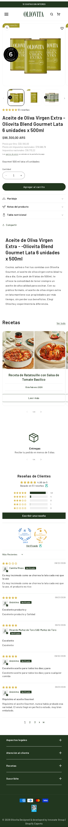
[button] (6, 14)
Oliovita (15, 819)
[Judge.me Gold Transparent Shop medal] (40, 534)
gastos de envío (12, 154)
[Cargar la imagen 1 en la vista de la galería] (16, 97)
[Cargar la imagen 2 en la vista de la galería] (34, 97)
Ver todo (61, 323)
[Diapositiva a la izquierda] (3, 98)
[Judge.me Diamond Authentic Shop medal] (25, 534)
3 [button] (35, 722)
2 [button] (30, 722)
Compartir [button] (11, 225)
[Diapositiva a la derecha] (64, 98)
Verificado (32, 545)
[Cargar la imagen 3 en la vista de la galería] (52, 97)
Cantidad (6, 169)
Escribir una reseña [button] (34, 515)
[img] (9, 563)
